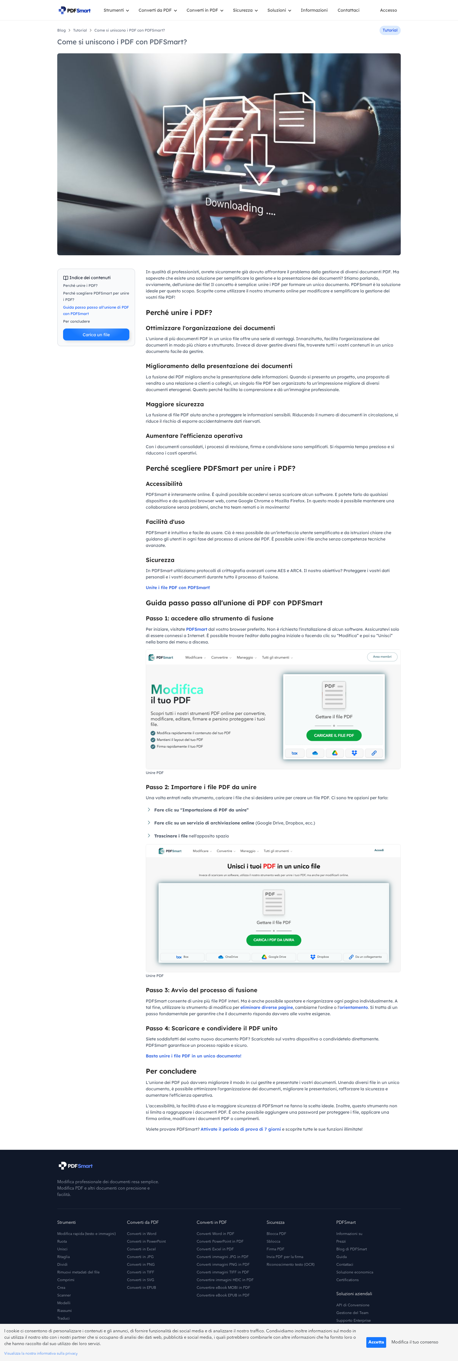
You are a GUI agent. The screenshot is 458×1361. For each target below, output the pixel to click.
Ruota (62, 1241)
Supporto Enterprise (353, 1321)
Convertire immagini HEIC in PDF (225, 1280)
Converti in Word (141, 1234)
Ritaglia (63, 1257)
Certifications (347, 1280)
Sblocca (273, 1241)
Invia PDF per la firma (285, 1257)
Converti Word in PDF (215, 1234)
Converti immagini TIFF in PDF (223, 1272)
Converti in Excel (141, 1249)
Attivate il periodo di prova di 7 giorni (241, 1129)
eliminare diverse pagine (266, 1007)
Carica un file (96, 334)
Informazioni (314, 10)
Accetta (376, 1342)
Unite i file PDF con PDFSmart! (178, 587)
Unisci (62, 1249)
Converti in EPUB (141, 1288)
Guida (341, 1257)
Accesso (388, 10)
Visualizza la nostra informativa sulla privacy (41, 1353)
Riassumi (64, 1311)
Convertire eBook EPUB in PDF (223, 1295)
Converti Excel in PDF (215, 1249)
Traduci (63, 1318)
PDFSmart (196, 629)
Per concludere (76, 321)
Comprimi (65, 1280)
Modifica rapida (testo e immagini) (86, 1234)
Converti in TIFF (140, 1272)
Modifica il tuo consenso (414, 1342)
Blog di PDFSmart (351, 1249)
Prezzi (341, 1241)
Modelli (64, 1303)
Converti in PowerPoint (146, 1241)
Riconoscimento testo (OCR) (290, 1265)
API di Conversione (352, 1305)
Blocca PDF (276, 1234)
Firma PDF (275, 1249)
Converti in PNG (141, 1265)
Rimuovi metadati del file (78, 1272)
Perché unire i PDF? (80, 285)
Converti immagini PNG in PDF (223, 1265)
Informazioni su (349, 1234)
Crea (61, 1288)
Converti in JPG (140, 1257)
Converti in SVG (140, 1280)
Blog (61, 30)
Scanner (64, 1295)
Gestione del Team (352, 1313)
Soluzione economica (354, 1272)
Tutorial (80, 30)
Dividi (62, 1265)
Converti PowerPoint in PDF (220, 1241)
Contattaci (348, 10)
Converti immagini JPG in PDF (223, 1257)
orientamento (354, 1007)
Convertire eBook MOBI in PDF (223, 1288)
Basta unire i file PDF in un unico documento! (193, 1055)
